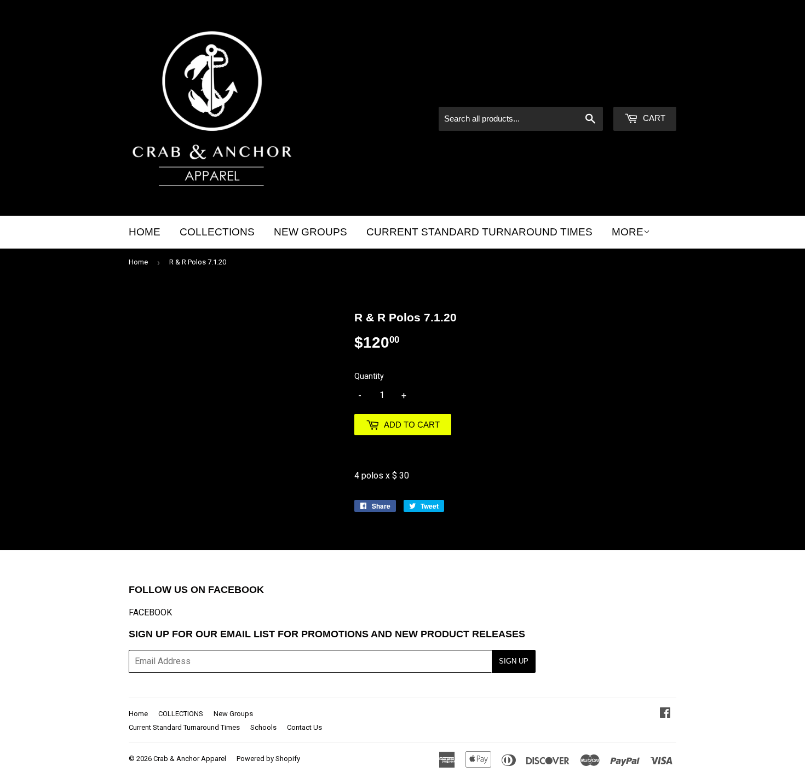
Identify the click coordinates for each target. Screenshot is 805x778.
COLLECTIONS (217, 232)
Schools (263, 727)
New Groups (310, 232)
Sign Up (513, 661)
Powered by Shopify (268, 758)
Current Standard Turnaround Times (479, 232)
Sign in (583, 92)
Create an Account (643, 92)
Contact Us (304, 727)
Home (144, 232)
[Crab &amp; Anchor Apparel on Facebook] (665, 713)
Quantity (369, 376)
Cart (653, 118)
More (627, 232)
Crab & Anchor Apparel (189, 758)
